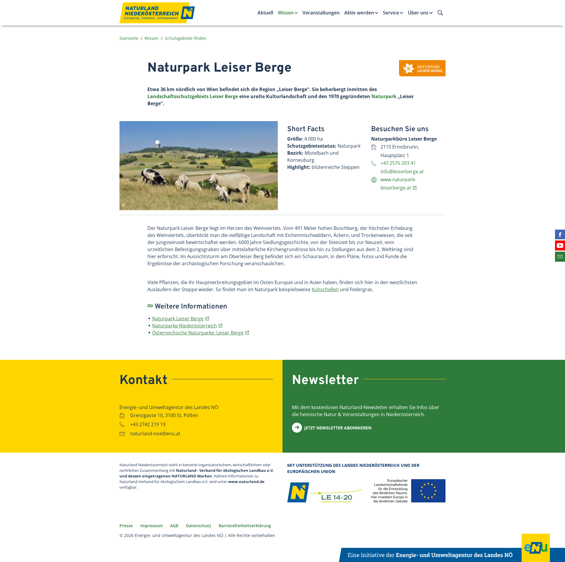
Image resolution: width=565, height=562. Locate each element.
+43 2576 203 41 (398, 163)
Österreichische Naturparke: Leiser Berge (198, 332)
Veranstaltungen (321, 12)
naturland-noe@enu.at (155, 433)
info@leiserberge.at (402, 171)
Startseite (128, 38)
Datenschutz (198, 525)
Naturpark (383, 96)
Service (391, 12)
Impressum (151, 525)
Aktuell (265, 12)
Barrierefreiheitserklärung (245, 525)
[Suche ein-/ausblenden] (440, 12)
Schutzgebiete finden (186, 38)
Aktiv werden (359, 12)
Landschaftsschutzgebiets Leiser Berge (192, 96)
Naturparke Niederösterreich (184, 325)
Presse (126, 525)
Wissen (286, 12)
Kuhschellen (325, 289)
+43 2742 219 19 (147, 424)
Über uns (418, 12)
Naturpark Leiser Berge (178, 318)
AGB (174, 525)
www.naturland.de (246, 481)
